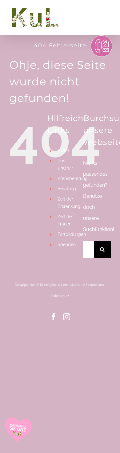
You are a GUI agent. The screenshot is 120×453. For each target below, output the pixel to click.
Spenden (67, 244)
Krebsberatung (73, 178)
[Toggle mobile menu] (107, 11)
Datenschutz (60, 296)
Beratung (67, 188)
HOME (64, 150)
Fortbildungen (72, 234)
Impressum (96, 285)
